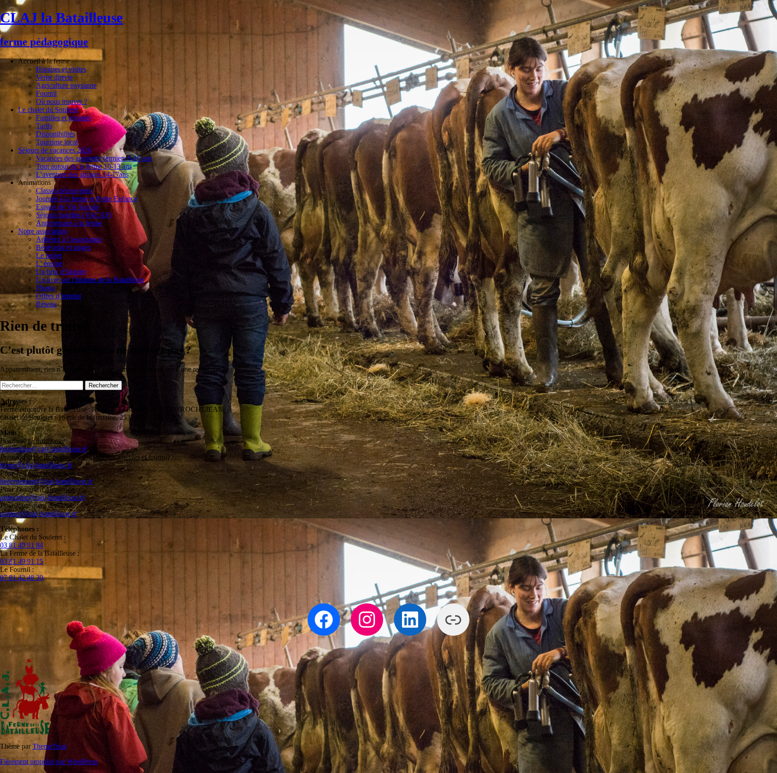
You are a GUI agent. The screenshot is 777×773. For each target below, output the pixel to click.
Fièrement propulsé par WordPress (49, 761)
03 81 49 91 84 (21, 545)
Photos (45, 288)
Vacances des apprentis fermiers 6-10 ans (94, 158)
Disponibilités (55, 134)
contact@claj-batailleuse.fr (38, 513)
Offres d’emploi (58, 296)
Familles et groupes (63, 117)
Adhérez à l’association (69, 239)
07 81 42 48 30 (21, 577)
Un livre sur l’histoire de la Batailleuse (90, 279)
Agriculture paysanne (66, 85)
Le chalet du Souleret (48, 109)
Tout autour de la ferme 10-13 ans (84, 166)
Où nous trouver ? (61, 101)
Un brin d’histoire (61, 271)
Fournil (46, 93)
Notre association (42, 231)
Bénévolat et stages (63, 247)
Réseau (46, 304)
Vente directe (54, 77)
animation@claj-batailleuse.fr (42, 497)
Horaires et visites (61, 69)
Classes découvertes (64, 190)
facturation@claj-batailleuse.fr (43, 449)
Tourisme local (57, 142)
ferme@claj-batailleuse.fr (36, 465)
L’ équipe (49, 263)
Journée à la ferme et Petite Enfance (86, 198)
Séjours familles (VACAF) (74, 215)
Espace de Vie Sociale (67, 207)
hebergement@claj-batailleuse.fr (46, 481)
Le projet (49, 255)
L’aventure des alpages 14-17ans (82, 174)
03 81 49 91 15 (21, 561)
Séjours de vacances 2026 (54, 150)
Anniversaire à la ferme (69, 223)
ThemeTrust (49, 746)
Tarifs (44, 126)
